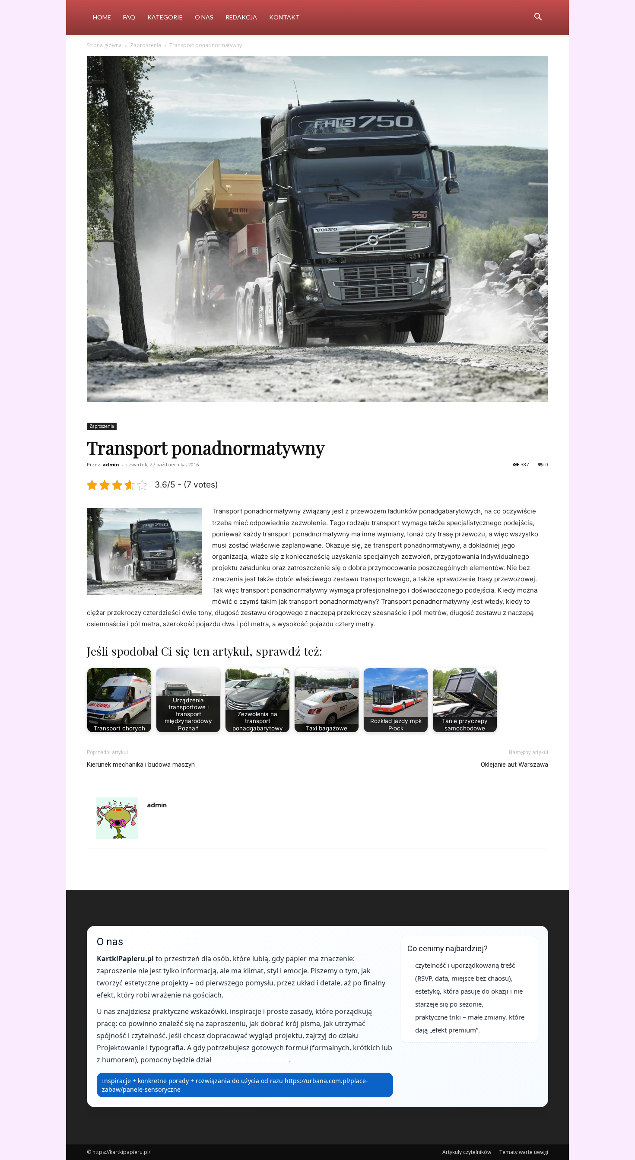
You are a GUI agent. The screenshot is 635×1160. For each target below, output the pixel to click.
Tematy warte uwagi (523, 1152)
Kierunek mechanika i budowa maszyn (141, 764)
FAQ (129, 17)
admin (110, 464)
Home (102, 17)
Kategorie (165, 17)
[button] (537, 18)
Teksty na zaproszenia (251, 1059)
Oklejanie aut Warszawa (514, 764)
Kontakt (284, 17)
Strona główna (104, 45)
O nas (204, 17)
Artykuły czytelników (466, 1152)
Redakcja (241, 17)
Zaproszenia (145, 45)
